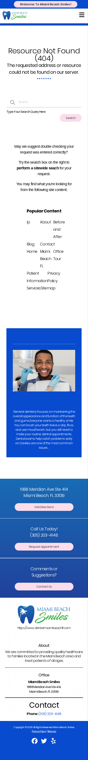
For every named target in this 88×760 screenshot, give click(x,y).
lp (28, 222)
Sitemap (48, 288)
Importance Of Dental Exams (39, 401)
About (45, 222)
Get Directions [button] (44, 507)
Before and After (59, 229)
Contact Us (44, 586)
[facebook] (35, 742)
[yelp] (53, 742)
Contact (47, 244)
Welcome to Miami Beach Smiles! (45, 4)
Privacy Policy (39, 731)
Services (34, 288)
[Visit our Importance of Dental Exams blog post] (44, 392)
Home (32, 251)
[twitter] (44, 742)
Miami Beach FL (45, 259)
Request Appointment (44, 547)
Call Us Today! (44, 532)
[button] (82, 15)
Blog (30, 244)
